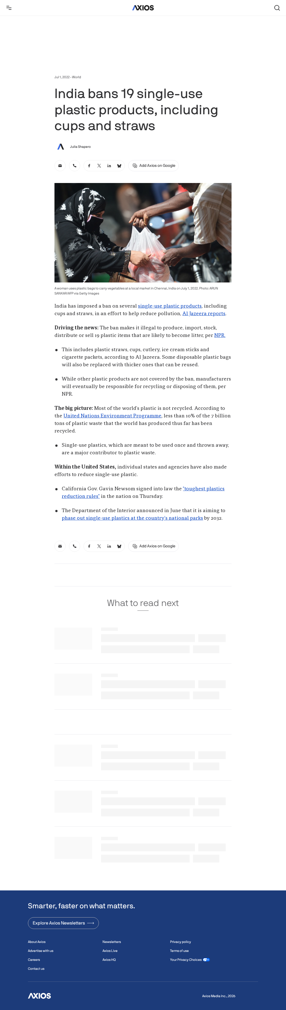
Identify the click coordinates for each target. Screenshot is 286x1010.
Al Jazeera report (202, 313)
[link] (60, 165)
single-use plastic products (170, 306)
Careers (34, 959)
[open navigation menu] (9, 8)
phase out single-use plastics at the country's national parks (132, 518)
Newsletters (112, 942)
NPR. (219, 335)
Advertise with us (40, 950)
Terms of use (179, 950)
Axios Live (110, 950)
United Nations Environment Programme (112, 416)
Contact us (36, 968)
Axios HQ (109, 959)
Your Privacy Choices (186, 959)
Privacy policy (180, 942)
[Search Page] (277, 7)
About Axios (37, 942)
